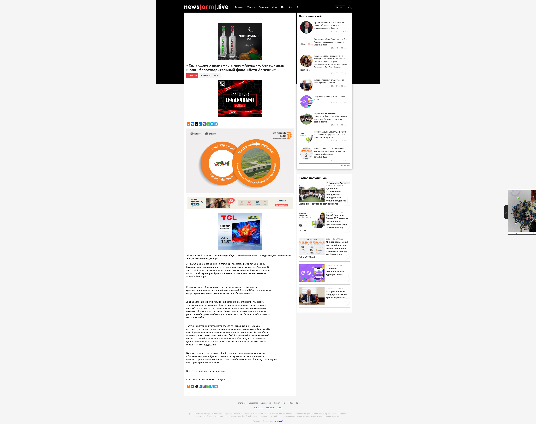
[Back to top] (531, 419)
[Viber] (204, 124)
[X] (196, 124)
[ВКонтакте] (192, 124)
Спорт (275, 7)
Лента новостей (310, 16)
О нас (279, 407)
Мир (283, 7)
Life (297, 7)
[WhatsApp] (208, 124)
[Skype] (212, 124)
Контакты (258, 407)
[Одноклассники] (188, 124)
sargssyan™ (279, 421)
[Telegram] (216, 124)
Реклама (270, 407)
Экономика (264, 7)
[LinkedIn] (200, 124)
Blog (290, 7)
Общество (251, 7)
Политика (238, 7)
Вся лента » (345, 166)
